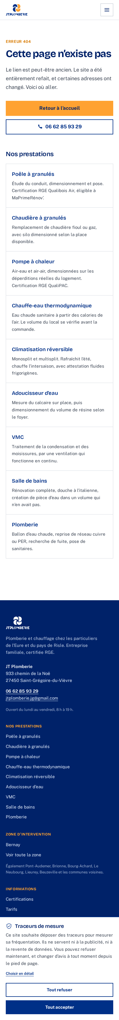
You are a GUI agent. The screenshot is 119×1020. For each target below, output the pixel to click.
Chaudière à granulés (28, 746)
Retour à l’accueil (59, 108)
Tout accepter (59, 1007)
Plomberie (16, 816)
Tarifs (11, 909)
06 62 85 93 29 (63, 126)
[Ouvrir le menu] (107, 9)
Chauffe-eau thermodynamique (38, 766)
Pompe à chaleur (23, 756)
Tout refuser (59, 989)
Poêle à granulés (23, 736)
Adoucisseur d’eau (24, 786)
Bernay (13, 844)
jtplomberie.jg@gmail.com (32, 698)
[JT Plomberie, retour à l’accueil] (16, 9)
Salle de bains (20, 806)
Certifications (20, 899)
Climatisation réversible (30, 776)
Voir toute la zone (23, 854)
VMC (10, 796)
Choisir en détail (20, 973)
